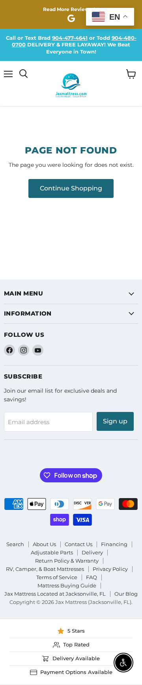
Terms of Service (56, 577)
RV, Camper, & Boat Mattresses (45, 569)
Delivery (92, 552)
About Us (44, 544)
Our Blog (126, 594)
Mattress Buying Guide (66, 585)
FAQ (91, 577)
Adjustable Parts (52, 552)
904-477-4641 (70, 38)
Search (15, 544)
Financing (114, 544)
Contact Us (78, 544)
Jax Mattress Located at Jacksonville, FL (55, 594)
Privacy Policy (110, 569)
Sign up (115, 421)
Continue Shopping (71, 188)
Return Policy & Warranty (67, 561)
